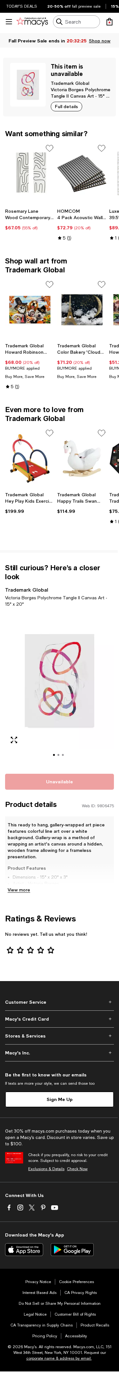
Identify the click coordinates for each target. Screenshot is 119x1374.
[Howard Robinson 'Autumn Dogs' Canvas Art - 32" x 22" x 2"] (30, 309)
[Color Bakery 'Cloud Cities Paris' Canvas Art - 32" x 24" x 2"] (82, 309)
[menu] (9, 22)
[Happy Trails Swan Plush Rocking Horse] (82, 458)
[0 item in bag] (109, 21)
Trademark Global (70, 83)
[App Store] (24, 1249)
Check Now (77, 1169)
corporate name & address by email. (59, 1358)
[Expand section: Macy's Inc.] (59, 1053)
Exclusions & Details (46, 1169)
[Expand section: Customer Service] (59, 1002)
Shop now (100, 40)
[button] (59, 689)
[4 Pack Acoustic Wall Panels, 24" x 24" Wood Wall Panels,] (82, 173)
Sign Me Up (60, 1099)
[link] (30, 219)
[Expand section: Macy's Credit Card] (59, 1019)
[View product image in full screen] (14, 740)
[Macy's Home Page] (32, 21)
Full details (66, 106)
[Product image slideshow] (59, 689)
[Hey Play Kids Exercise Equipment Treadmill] (30, 458)
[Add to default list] (49, 148)
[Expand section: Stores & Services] (59, 1036)
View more (19, 889)
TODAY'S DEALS (21, 6)
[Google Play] (72, 1249)
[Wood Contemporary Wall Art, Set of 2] (30, 173)
